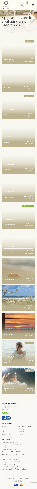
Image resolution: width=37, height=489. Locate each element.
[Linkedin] (21, 481)
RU (27, 7)
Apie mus (5, 426)
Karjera (21, 431)
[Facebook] (16, 481)
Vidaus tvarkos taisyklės (9, 429)
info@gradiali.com (9, 407)
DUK (3, 431)
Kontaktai (22, 434)
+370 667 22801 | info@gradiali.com (14, 454)
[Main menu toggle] (33, 5)
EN (27, 5)
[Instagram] (18, 481)
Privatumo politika (25, 426)
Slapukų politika (7, 434)
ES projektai (23, 429)
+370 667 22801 (7, 409)
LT (27, 2)
